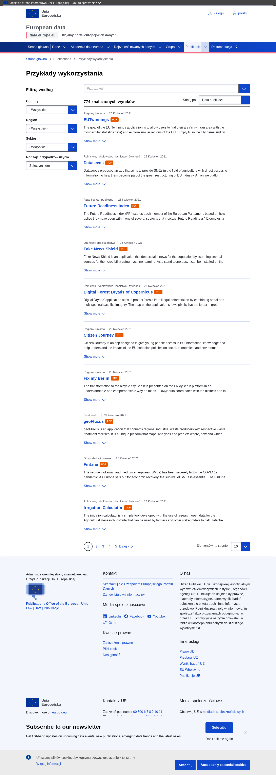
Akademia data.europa (87, 47)
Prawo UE (187, 651)
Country (32, 101)
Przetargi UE (189, 657)
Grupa (170, 47)
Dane (56, 47)
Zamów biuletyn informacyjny (124, 594)
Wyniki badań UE (192, 663)
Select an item (39, 165)
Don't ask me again (219, 739)
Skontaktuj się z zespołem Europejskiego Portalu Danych (138, 586)
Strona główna (38, 47)
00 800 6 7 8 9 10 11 (147, 711)
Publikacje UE (190, 675)
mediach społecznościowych (223, 711)
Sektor (31, 138)
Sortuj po (189, 100)
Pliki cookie (111, 649)
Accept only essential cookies (224, 764)
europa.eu (59, 712)
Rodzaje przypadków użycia (47, 157)
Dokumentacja (221, 47)
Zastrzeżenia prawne (118, 642)
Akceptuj (185, 765)
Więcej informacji (48, 763)
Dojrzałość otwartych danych (134, 47)
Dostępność (111, 655)
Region (31, 120)
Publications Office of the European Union (58, 603)
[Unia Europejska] (43, 13)
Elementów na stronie (212, 545)
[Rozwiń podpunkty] (65, 47)
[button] (239, 13)
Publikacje (193, 47)
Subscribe (219, 727)
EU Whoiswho (190, 669)
